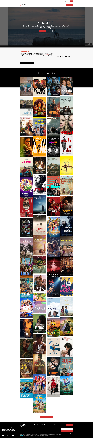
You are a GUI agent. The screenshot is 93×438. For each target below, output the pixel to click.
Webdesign (41, 434)
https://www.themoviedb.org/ (37, 435)
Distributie (41, 424)
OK (2, 435)
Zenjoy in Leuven (53, 434)
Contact (57, 424)
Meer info (23, 92)
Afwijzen (6, 435)
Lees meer (12, 435)
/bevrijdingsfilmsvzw (28, 55)
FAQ (55, 424)
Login (72, 1)
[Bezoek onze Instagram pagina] (65, 1)
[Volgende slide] (88, 44)
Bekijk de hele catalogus (46, 416)
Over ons (48, 424)
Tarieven (52, 424)
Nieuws (45, 424)
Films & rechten (36, 424)
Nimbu (60, 434)
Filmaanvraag (70, 424)
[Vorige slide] (86, 44)
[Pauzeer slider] (91, 44)
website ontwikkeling (46, 434)
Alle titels (45, 30)
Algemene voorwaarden (44, 435)
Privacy (39, 434)
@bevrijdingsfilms (46, 54)
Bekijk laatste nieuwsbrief (27, 63)
